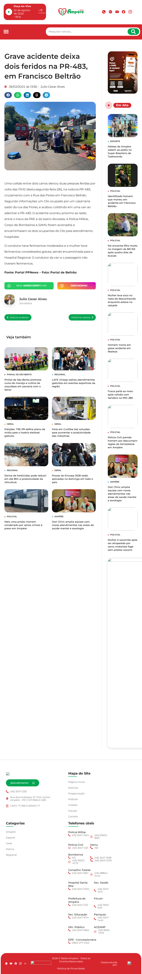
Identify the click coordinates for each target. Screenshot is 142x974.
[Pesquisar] (133, 31)
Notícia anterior (19, 317)
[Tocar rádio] (9, 12)
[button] (6, 31)
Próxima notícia (80, 317)
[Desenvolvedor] (129, 963)
